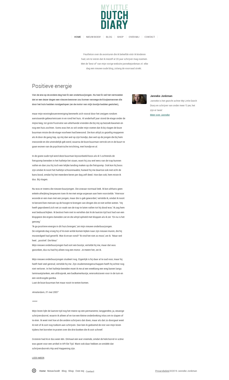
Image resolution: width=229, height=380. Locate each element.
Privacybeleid (162, 370)
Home (77, 37)
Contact (150, 37)
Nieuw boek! (93, 37)
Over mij (134, 37)
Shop (120, 37)
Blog (109, 37)
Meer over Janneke (160, 114)
